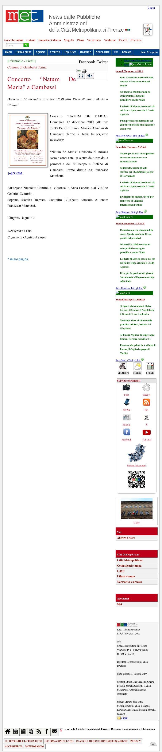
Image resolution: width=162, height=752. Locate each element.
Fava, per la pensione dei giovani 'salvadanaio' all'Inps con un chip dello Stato (137, 277)
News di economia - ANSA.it (130, 223)
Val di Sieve (94, 40)
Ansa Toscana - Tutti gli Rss (129, 212)
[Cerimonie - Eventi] (21, 61)
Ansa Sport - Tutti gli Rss (128, 360)
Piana (80, 40)
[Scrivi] (54, 732)
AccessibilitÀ (14, 746)
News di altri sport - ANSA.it (130, 299)
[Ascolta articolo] (81, 76)
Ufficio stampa (126, 576)
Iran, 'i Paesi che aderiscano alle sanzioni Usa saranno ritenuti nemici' (136, 81)
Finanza (147, 60)
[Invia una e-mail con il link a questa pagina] (78, 69)
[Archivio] (16, 732)
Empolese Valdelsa (49, 40)
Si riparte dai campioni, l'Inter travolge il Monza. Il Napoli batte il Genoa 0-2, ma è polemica (137, 310)
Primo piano (23, 52)
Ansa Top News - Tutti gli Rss (130, 135)
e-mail (124, 717)
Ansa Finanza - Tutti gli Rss (129, 288)
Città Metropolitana (130, 560)
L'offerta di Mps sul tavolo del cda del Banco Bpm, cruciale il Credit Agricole (137, 110)
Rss (116, 52)
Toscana (140, 60)
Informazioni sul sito (59, 741)
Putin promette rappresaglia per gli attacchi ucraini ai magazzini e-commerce (137, 124)
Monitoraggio (34, 746)
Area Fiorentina (13, 40)
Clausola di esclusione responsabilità (102, 741)
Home (8, 52)
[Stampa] (84, 69)
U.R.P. (121, 571)
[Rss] (39, 732)
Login (151, 7)
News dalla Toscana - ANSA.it (131, 147)
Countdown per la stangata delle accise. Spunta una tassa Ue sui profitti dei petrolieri (136, 234)
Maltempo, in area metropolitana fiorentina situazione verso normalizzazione (137, 157)
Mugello (69, 40)
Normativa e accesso (129, 582)
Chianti (30, 40)
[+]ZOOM (15, 173)
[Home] (8, 732)
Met (119, 604)
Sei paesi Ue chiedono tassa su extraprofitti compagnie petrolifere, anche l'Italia (135, 96)
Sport (126, 64)
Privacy (135, 741)
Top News (70, 52)
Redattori (86, 52)
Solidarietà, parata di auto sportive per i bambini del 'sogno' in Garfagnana (137, 172)
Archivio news (126, 538)
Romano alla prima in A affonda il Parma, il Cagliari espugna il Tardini (137, 349)
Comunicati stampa (129, 565)
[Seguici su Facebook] (47, 732)
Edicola (126, 52)
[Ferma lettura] (90, 76)
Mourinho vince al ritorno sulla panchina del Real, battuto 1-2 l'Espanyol (136, 324)
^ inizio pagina (17, 259)
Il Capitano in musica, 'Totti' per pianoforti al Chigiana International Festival (137, 200)
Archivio (54, 52)
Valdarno (110, 40)
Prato (123, 40)
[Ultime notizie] (23, 732)
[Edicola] (31, 732)
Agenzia (40, 52)
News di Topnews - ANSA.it (129, 71)
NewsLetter (102, 52)
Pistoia (136, 40)
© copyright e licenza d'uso (23, 741)
